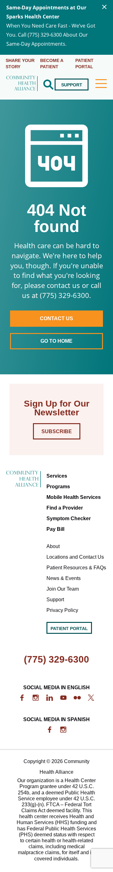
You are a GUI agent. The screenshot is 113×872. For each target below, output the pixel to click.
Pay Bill (55, 529)
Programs (58, 486)
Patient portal (84, 63)
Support (71, 84)
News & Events (63, 578)
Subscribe (56, 431)
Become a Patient (51, 63)
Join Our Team (62, 589)
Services (24, 117)
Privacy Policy (62, 610)
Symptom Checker (68, 518)
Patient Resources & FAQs (76, 567)
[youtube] (63, 697)
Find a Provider (64, 507)
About (53, 546)
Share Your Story (20, 63)
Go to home (56, 341)
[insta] (36, 697)
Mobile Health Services (73, 497)
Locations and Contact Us (75, 557)
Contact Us (56, 318)
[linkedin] (49, 697)
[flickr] (77, 697)
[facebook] (22, 697)
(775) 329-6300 (56, 659)
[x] (91, 697)
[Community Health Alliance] (22, 84)
